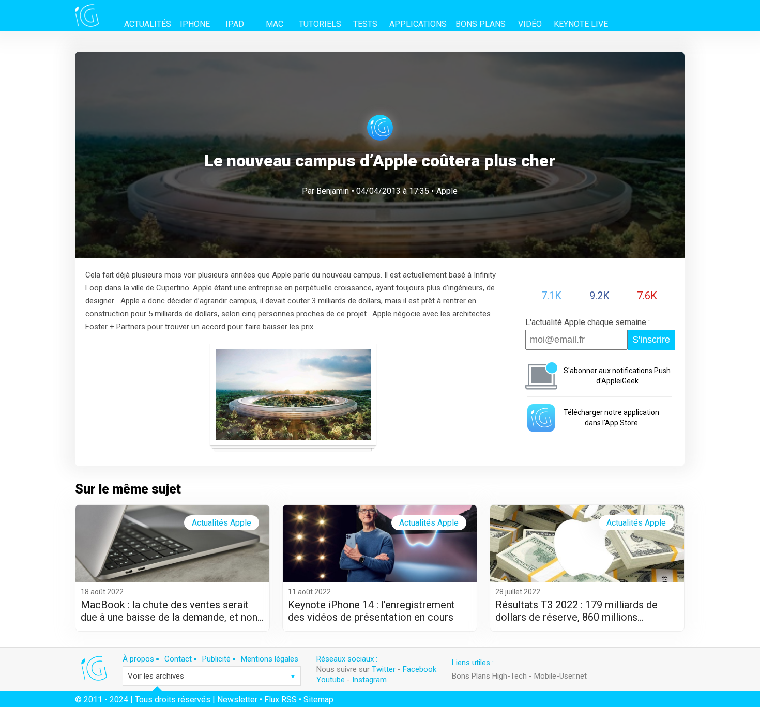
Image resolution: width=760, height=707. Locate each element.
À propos (138, 659)
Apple (447, 191)
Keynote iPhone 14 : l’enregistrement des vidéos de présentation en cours (371, 610)
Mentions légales (269, 659)
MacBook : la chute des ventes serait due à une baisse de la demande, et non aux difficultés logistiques (169, 610)
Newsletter (237, 699)
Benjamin (332, 191)
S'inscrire (651, 339)
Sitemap (318, 699)
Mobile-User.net (560, 676)
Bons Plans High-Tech (489, 676)
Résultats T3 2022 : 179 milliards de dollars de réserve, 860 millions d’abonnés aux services (576, 610)
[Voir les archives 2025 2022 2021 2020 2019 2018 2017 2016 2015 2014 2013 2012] (212, 676)
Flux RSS (280, 699)
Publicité (216, 659)
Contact (178, 659)
